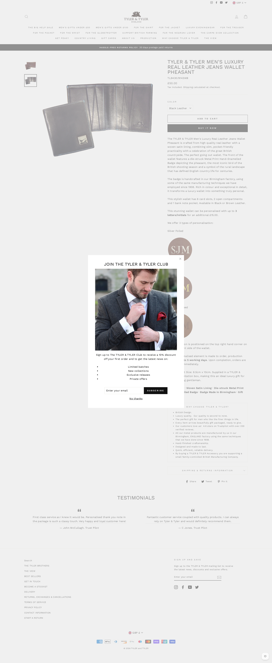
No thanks (136, 398)
